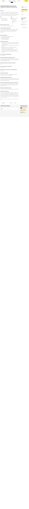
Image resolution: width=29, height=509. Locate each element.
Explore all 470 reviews (24, 27)
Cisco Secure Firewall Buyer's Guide (25, 24)
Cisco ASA (1, 70)
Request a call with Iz (24, 9)
